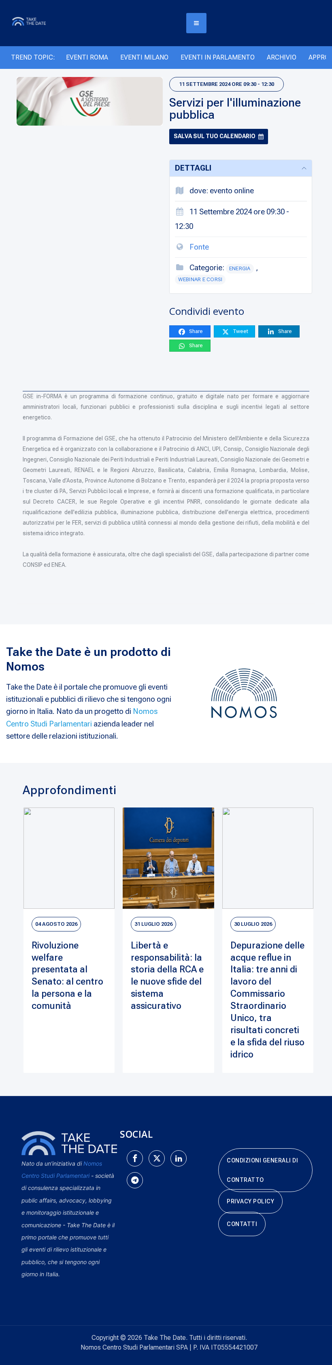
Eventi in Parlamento (218, 57)
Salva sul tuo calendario (214, 136)
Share (195, 331)
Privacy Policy (250, 1201)
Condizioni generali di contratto (262, 1170)
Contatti (242, 1224)
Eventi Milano (144, 57)
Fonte (199, 247)
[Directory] (33, 21)
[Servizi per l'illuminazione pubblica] (90, 101)
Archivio (281, 57)
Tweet (240, 331)
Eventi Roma (87, 57)
